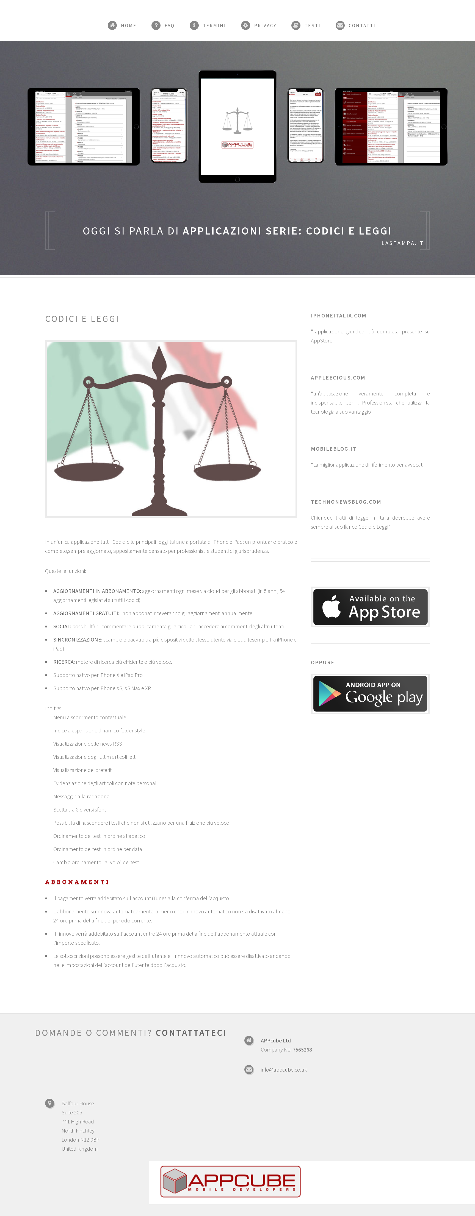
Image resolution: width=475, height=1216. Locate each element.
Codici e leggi (82, 318)
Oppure (323, 662)
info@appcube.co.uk (284, 1069)
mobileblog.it (334, 448)
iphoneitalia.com (339, 315)
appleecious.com (338, 377)
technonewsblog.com (346, 501)
